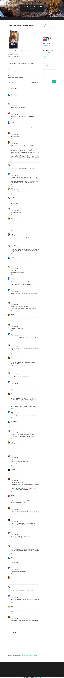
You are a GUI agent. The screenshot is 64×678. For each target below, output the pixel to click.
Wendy (12, 412)
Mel (11, 94)
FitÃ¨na (12, 533)
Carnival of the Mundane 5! (34, 82)
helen (12, 557)
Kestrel (12, 257)
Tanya (12, 164)
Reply (12, 109)
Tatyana (12, 103)
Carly (12, 334)
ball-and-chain (13, 372)
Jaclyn (12, 519)
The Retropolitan (14, 132)
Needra (12, 290)
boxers (9, 77)
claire (12, 174)
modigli (12, 595)
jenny (12, 218)
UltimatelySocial (39, 677)
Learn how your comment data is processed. (29, 655)
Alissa (12, 234)
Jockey (17, 77)
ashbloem (12, 344)
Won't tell (13, 197)
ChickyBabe (13, 469)
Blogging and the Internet (13, 75)
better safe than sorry (15, 245)
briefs (13, 77)
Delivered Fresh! (45, 45)
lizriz (12, 382)
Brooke (12, 324)
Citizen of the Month (32, 7)
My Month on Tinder (46, 52)
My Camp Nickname (46, 54)
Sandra (12, 278)
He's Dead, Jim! (14, 421)
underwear (21, 77)
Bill (11, 545)
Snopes (15, 489)
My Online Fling (45, 56)
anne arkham (13, 430)
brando (12, 113)
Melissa (12, 568)
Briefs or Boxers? (10, 82)
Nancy (12, 442)
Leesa (12, 209)
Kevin (12, 188)
